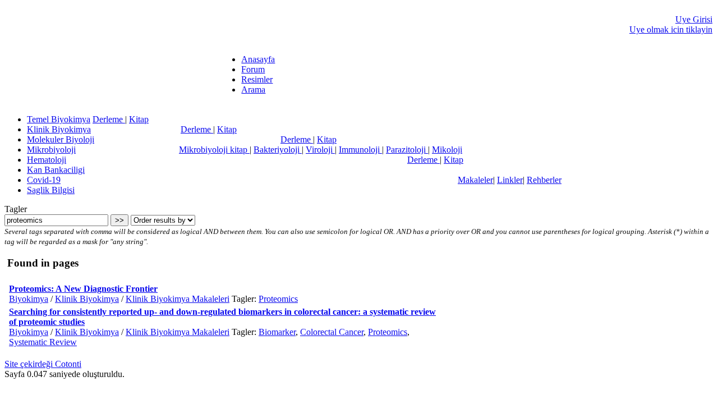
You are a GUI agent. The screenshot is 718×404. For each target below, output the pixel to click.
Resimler (257, 79)
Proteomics (278, 299)
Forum (253, 69)
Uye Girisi (693, 19)
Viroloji (320, 149)
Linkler (510, 180)
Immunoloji (360, 149)
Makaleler (475, 180)
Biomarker (277, 332)
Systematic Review (43, 342)
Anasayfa (258, 59)
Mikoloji (447, 149)
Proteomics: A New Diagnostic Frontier (83, 288)
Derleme (109, 119)
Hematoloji (46, 159)
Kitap (139, 119)
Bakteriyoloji (278, 149)
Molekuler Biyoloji (60, 139)
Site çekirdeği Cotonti (42, 364)
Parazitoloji (407, 149)
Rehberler (544, 180)
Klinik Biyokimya (59, 129)
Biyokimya (28, 299)
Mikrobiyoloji (51, 149)
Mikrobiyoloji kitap (214, 149)
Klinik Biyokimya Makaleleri (177, 299)
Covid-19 (44, 180)
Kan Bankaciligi (56, 170)
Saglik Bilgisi (51, 190)
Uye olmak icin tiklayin (670, 29)
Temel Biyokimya (58, 119)
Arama (253, 89)
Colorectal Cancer (331, 332)
